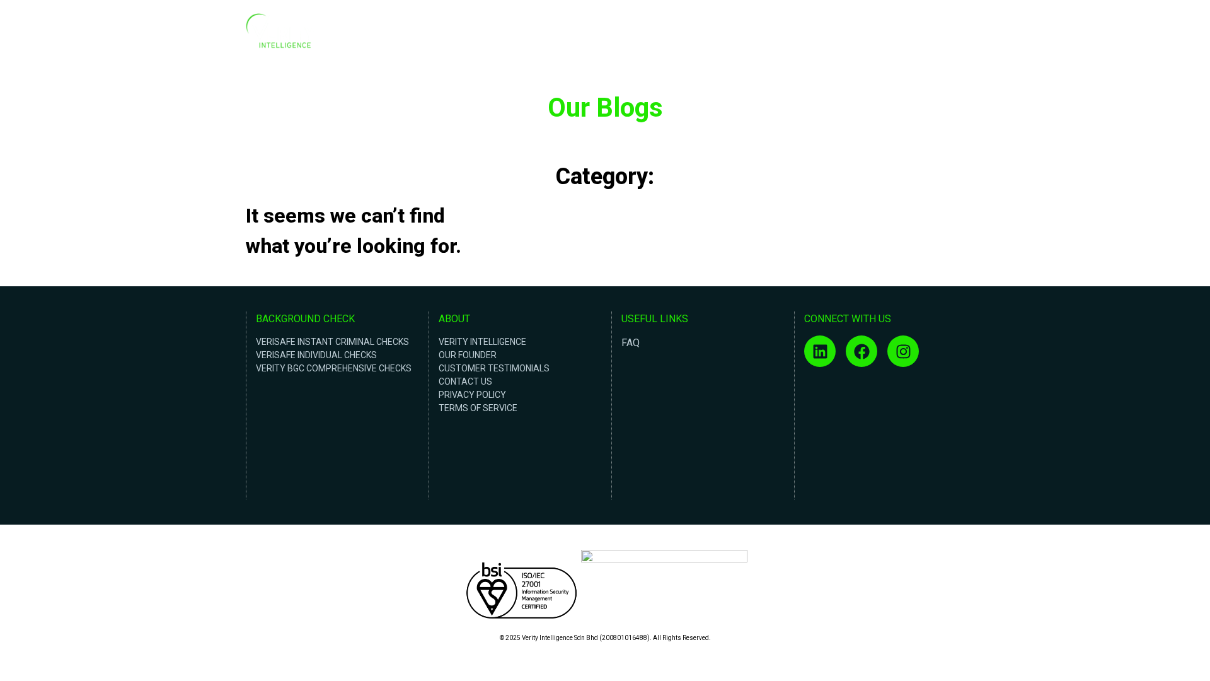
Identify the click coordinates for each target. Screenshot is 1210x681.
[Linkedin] (820, 351)
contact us (465, 381)
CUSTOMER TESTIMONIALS (494, 368)
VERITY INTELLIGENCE (482, 342)
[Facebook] (861, 351)
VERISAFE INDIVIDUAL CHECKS (316, 355)
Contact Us (935, 34)
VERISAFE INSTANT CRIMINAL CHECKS (332, 342)
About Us (835, 34)
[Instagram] (903, 351)
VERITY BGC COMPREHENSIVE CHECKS (334, 368)
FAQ (630, 343)
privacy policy (472, 395)
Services (883, 34)
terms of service (478, 408)
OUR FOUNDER (468, 355)
